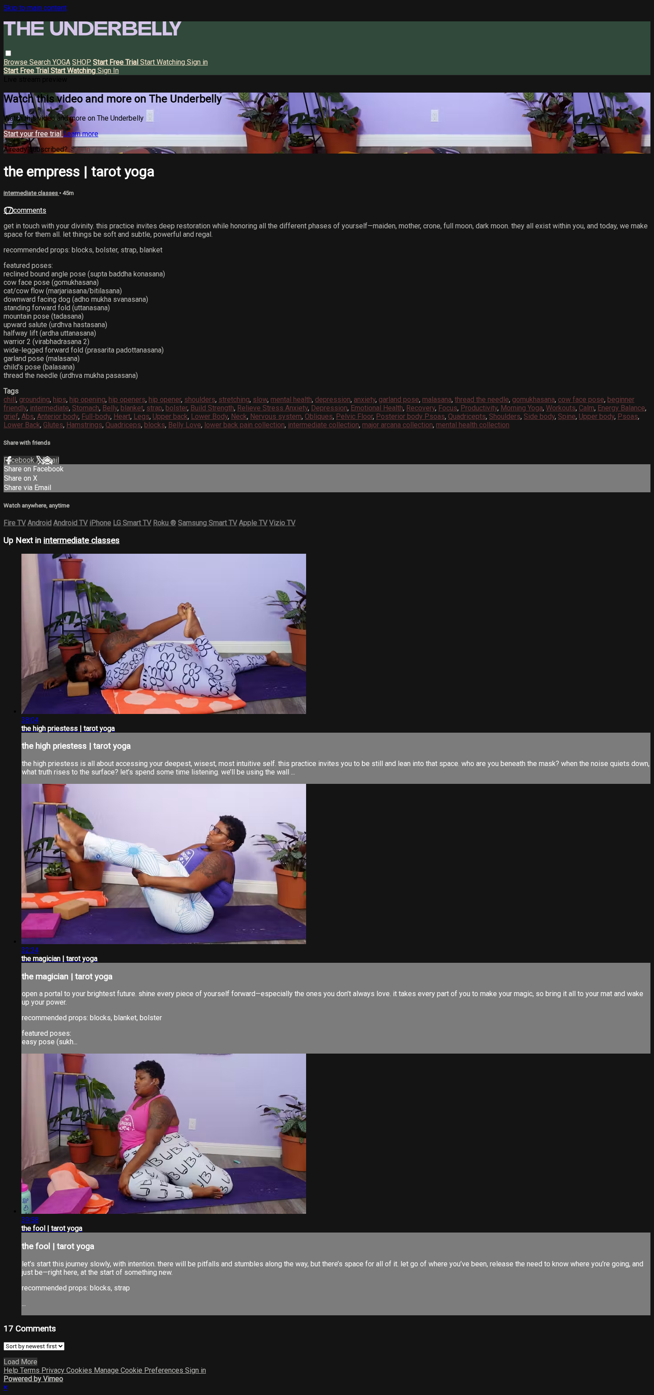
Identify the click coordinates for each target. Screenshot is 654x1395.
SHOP (81, 62)
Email (50, 460)
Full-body (95, 416)
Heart (121, 416)
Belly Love (184, 425)
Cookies (80, 1370)
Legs (141, 416)
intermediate (49, 408)
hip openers (127, 399)
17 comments (25, 210)
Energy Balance (621, 408)
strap (154, 408)
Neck (239, 416)
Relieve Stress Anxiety (272, 408)
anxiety (364, 399)
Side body (539, 416)
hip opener (165, 399)
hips (59, 399)
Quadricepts (467, 416)
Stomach (85, 408)
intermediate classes (31, 193)
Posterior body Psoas (410, 416)
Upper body (596, 416)
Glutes (53, 425)
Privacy (53, 1370)
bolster (176, 408)
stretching (234, 399)
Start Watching (163, 62)
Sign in (197, 62)
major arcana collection (397, 425)
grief (11, 416)
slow (260, 399)
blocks (154, 425)
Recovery (420, 408)
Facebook (20, 460)
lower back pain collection (244, 425)
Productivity (478, 408)
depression (333, 399)
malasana (437, 399)
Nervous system (276, 416)
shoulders (199, 399)
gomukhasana (533, 399)
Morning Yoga (522, 408)
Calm (586, 408)
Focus (447, 408)
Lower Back (22, 425)
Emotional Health (377, 408)
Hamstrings (84, 425)
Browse (16, 62)
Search (40, 62)
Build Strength (212, 408)
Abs (27, 416)
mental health (291, 399)
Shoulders (505, 416)
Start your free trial (33, 134)
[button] (8, 53)
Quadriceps (123, 425)
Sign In (108, 70)
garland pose (399, 399)
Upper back (170, 416)
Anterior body (57, 416)
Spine (567, 416)
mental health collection (472, 425)
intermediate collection (323, 425)
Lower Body (209, 416)
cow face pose (581, 399)
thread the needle (482, 399)
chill (10, 399)
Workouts (561, 408)
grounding (34, 399)
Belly (109, 408)
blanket (132, 408)
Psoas (628, 416)
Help (12, 1370)
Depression (329, 408)
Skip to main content (35, 8)
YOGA (61, 62)
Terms (30, 1370)
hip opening (87, 399)
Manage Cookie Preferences (139, 1370)
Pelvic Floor (354, 416)
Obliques (319, 416)
